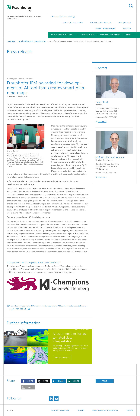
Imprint (81, 410)
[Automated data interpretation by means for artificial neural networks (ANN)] (27, 346)
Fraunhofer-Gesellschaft (62, 17)
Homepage (11, 41)
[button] (28, 381)
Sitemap (130, 410)
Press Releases (40, 41)
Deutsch (127, 29)
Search (131, 5)
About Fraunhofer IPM (62, 35)
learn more (61, 358)
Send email (102, 122)
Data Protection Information (105, 410)
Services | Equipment (110, 35)
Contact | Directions (73, 23)
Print (104, 381)
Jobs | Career (124, 23)
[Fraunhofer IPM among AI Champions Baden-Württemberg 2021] (24, 136)
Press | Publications (105, 29)
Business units (88, 35)
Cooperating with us (100, 23)
